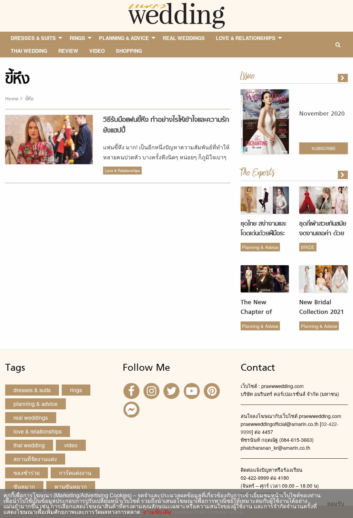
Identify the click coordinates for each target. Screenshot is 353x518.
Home (12, 99)
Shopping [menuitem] (129, 50)
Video (71, 445)
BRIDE (308, 247)
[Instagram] (152, 390)
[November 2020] (343, 78)
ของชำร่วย (26, 473)
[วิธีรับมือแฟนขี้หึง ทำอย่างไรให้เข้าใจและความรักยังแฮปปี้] (343, 175)
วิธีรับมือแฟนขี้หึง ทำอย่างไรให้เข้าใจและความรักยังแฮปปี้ (166, 125)
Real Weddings (30, 417)
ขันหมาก (24, 486)
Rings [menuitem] (77, 37)
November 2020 (322, 114)
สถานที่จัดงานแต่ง (35, 459)
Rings (76, 390)
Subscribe (324, 148)
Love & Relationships (122, 170)
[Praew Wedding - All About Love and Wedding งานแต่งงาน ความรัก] (176, 15)
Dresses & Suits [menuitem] (33, 37)
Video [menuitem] (97, 50)
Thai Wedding (29, 445)
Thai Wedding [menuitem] (29, 50)
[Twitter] (172, 390)
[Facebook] (132, 390)
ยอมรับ (335, 503)
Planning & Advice (260, 247)
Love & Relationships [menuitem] (245, 37)
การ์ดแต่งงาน (75, 473)
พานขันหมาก (70, 486)
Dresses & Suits (32, 390)
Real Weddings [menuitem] (184, 37)
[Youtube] (192, 390)
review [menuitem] (68, 50)
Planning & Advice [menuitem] (124, 37)
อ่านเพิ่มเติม (156, 512)
